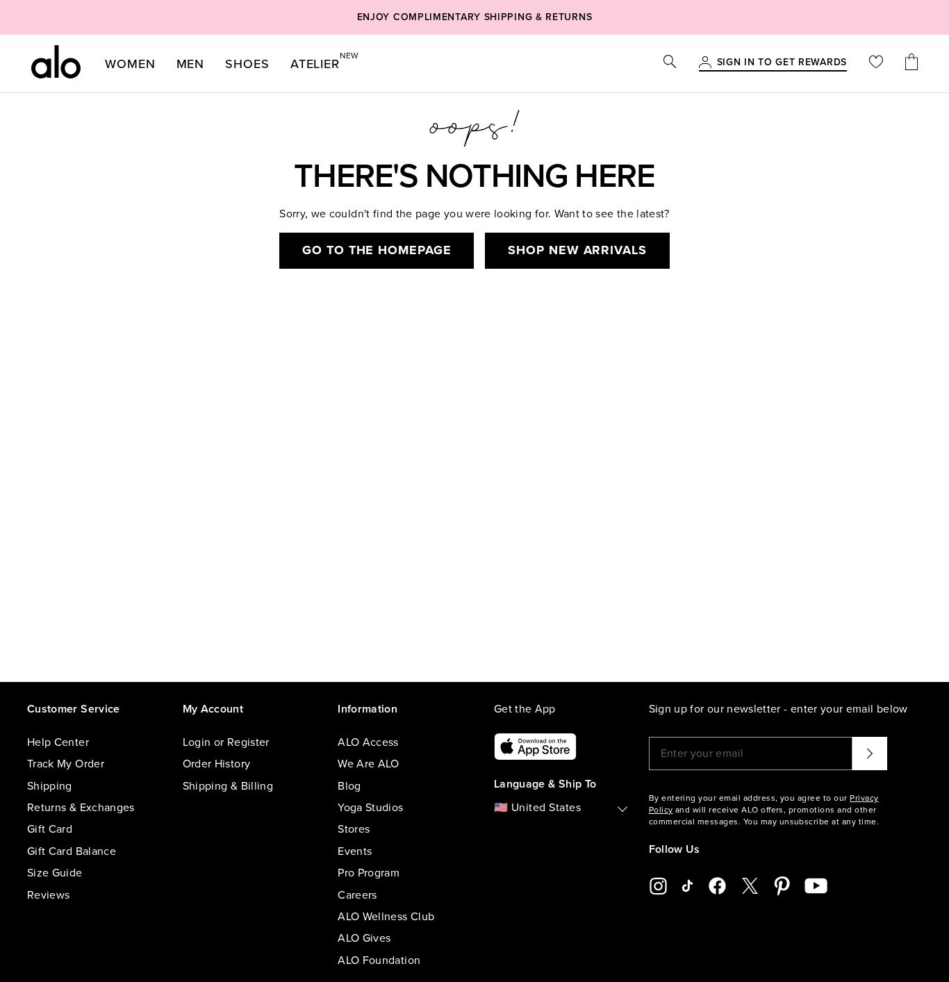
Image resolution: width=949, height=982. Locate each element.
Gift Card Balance (71, 851)
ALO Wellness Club (386, 917)
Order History (217, 764)
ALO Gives (364, 938)
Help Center (58, 742)
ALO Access (368, 742)
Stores (354, 829)
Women (130, 64)
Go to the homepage (376, 250)
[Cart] (911, 63)
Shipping (49, 786)
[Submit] (869, 753)
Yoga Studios (370, 808)
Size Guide (55, 873)
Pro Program (368, 873)
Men (190, 64)
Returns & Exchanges (81, 808)
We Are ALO (368, 764)
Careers (357, 895)
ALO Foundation (379, 960)
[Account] (705, 63)
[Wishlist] (876, 63)
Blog (349, 786)
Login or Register (226, 742)
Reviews (48, 895)
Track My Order (65, 764)
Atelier (315, 61)
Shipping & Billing (228, 786)
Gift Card (49, 829)
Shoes (247, 64)
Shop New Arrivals (577, 250)
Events (355, 851)
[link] (782, 63)
